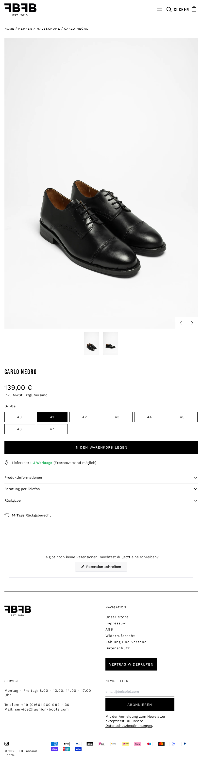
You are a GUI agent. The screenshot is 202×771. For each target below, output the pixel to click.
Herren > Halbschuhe (39, 28)
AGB (109, 629)
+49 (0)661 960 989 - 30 (45, 705)
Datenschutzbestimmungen (128, 726)
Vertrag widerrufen (131, 664)
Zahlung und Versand (126, 642)
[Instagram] (6, 744)
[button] (177, 10)
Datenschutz (117, 648)
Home (9, 28)
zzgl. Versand (37, 395)
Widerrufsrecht (120, 636)
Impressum (116, 623)
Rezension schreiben (106, 568)
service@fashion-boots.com (42, 709)
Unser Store (117, 617)
